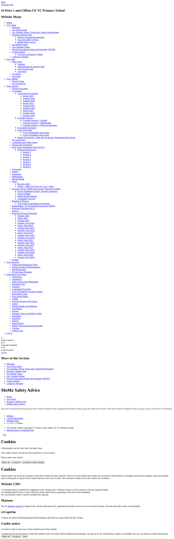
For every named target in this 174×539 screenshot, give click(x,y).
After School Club (25, 69)
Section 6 (27, 159)
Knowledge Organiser (26, 128)
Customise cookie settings (33, 462)
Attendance (17, 279)
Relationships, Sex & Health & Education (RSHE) (33, 206)
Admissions (17, 277)
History (15, 172)
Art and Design (18, 140)
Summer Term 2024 (26, 223)
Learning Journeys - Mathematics (37, 123)
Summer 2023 (29, 108)
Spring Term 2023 (25, 233)
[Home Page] (7, 5)
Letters (15, 304)
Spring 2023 (28, 110)
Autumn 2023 (29, 106)
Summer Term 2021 (26, 245)
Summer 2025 (23, 216)
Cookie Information (15, 418)
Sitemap (10, 416)
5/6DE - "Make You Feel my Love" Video (35, 186)
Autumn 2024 (29, 98)
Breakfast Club (18, 284)
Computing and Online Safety (25, 142)
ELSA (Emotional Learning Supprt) (27, 291)
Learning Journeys (25, 118)
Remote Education (20, 88)
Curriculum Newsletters (27, 93)
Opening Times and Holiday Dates (27, 313)
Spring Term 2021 (25, 247)
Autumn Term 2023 (25, 228)
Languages (16, 174)
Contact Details (18, 52)
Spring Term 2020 (25, 255)
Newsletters (17, 309)
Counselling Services (26, 199)
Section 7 (27, 162)
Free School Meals (20, 296)
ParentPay (16, 318)
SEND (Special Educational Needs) (27, 326)
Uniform (15, 328)
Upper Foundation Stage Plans (36, 135)
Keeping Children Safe (22, 35)
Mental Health (18, 179)
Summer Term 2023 (26, 230)
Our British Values (20, 44)
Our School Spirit (19, 30)
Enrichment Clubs (19, 294)
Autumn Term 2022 (25, 235)
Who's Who (17, 62)
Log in (9, 333)
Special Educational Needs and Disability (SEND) (33, 49)
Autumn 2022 (29, 113)
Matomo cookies (15, 506)
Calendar (16, 287)
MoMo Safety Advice (26, 42)
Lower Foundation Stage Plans (36, 132)
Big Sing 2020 (23, 184)
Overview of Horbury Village (30, 54)
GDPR (15, 299)
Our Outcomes (13, 262)
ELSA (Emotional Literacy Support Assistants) (37, 191)
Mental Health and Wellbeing (24, 306)
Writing (15, 260)
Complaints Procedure (21, 289)
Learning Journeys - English (35, 120)
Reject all (6, 462)
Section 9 (27, 167)
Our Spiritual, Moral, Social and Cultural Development (35, 32)
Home (9, 22)
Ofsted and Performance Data (24, 265)
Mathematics (17, 177)
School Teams (18, 81)
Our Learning (12, 86)
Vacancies (16, 76)
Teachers (21, 64)
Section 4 (27, 154)
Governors (22, 71)
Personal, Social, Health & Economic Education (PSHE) (36, 189)
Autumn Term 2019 (25, 257)
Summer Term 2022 (26, 238)
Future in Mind (23, 194)
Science (15, 211)
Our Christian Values (21, 47)
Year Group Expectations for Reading (33, 203)
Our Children (12, 79)
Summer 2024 (29, 101)
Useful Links (17, 331)
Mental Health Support (27, 196)
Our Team (11, 59)
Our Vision (11, 25)
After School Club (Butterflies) (25, 282)
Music (14, 181)
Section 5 (27, 157)
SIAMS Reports (19, 269)
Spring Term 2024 (25, 225)
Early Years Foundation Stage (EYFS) (28, 147)
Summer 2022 (29, 115)
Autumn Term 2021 (25, 243)
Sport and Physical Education (24, 213)
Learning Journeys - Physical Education (40, 125)
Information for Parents (16, 274)
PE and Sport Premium (22, 272)
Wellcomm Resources (26, 150)
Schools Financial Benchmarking (26, 267)
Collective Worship (20, 57)
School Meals (18, 323)
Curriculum (17, 91)
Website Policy (13, 421)
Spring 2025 (28, 96)
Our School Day (19, 84)
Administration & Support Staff (30, 66)
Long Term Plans (24, 130)
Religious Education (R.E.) (23, 208)
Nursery (15, 311)
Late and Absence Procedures (24, 301)
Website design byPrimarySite (20, 430)
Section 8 (27, 164)
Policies (15, 321)
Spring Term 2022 (25, 240)
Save (25, 536)
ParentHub (16, 316)
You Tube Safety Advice (27, 40)
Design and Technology (22, 145)
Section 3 (27, 152)
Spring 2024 (28, 103)
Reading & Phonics (20, 201)
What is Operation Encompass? (30, 37)
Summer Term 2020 (26, 252)
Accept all (16, 462)
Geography (17, 169)
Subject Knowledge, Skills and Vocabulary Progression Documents (46, 137)
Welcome (16, 27)
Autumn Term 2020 (25, 250)
